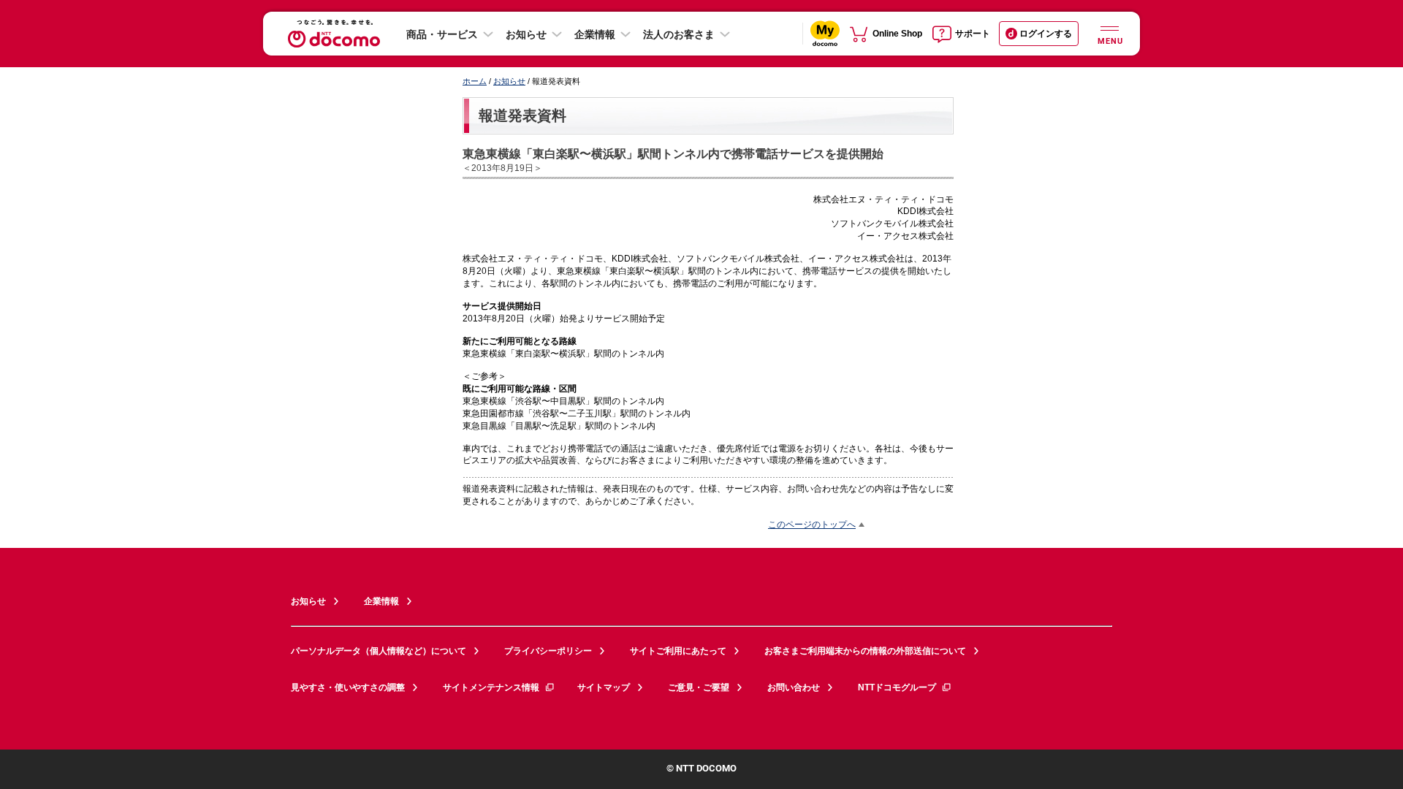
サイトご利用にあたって (678, 651)
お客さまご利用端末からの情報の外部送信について (865, 651)
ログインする (1045, 33)
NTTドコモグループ (897, 687)
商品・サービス (442, 34)
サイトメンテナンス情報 (491, 687)
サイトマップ (603, 687)
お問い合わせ (793, 687)
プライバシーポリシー (548, 651)
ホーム (475, 81)
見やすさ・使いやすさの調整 (348, 687)
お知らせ (526, 34)
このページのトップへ (812, 524)
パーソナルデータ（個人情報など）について (378, 651)
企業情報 (594, 34)
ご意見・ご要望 (698, 687)
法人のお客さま (679, 34)
